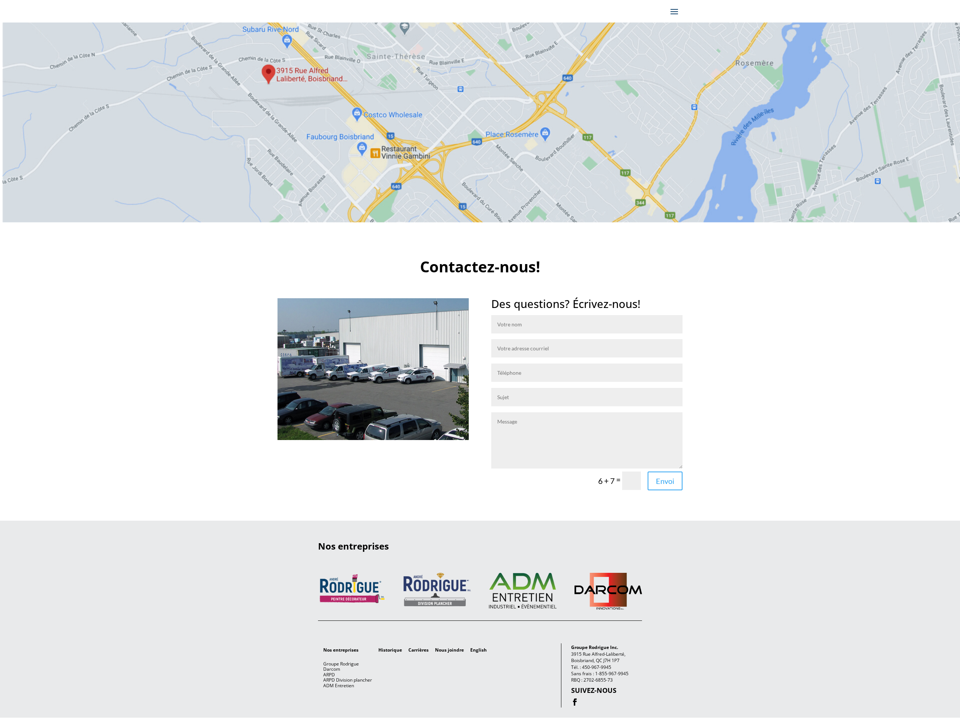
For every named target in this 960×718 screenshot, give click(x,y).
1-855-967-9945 (611, 673)
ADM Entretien (338, 685)
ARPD (329, 674)
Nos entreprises (340, 650)
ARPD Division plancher (347, 680)
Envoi (665, 480)
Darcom (331, 669)
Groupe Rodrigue (341, 664)
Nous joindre (449, 650)
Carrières (418, 650)
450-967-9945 (596, 667)
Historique (390, 650)
